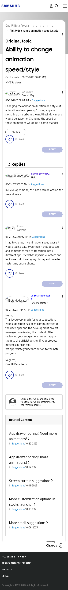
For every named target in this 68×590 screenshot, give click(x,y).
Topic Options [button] (56, 34)
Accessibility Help (14, 556)
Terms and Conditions (16, 563)
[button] (56, 92)
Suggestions (38, 100)
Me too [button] (16, 131)
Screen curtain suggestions (29, 481)
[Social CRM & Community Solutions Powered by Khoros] (54, 544)
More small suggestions (27, 523)
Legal (5, 576)
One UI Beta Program (18, 25)
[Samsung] (10, 5)
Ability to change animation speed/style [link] (34, 30)
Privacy (7, 569)
